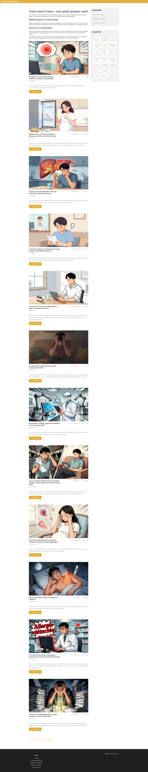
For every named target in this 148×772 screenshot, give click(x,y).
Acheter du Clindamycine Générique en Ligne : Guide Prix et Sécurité (43, 307)
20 (51, 739)
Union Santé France (10, 1)
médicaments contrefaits (105, 65)
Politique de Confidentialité (36, 762)
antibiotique (105, 75)
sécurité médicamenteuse (97, 46)
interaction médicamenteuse (97, 59)
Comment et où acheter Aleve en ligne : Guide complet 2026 (43, 367)
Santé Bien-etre (99, 14)
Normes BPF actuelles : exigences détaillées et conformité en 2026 (44, 424)
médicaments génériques (105, 39)
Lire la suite (35, 91)
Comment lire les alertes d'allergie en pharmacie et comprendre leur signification (44, 656)
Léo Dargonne (32, 80)
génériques (112, 51)
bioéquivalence (105, 45)
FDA (97, 51)
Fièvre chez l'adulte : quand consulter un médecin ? (43, 598)
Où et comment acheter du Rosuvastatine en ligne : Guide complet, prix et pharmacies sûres (44, 482)
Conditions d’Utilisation (36, 760)
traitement (96, 70)
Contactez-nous (36, 767)
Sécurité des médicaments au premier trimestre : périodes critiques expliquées (43, 541)
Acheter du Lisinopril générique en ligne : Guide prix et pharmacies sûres (43, 715)
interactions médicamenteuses (113, 46)
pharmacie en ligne (96, 39)
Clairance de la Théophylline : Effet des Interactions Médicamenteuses (42, 192)
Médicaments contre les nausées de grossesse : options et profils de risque (42, 135)
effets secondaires (113, 39)
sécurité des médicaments (105, 59)
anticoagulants (113, 70)
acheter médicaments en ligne (113, 59)
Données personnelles (36, 765)
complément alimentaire (113, 65)
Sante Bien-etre (99, 19)
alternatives (97, 64)
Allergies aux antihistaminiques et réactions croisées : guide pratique (41, 78)
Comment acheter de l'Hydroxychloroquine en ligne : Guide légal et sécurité (44, 250)
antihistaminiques (97, 76)
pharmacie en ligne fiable (104, 52)
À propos (36, 758)
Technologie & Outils (100, 23)
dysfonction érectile (105, 70)
